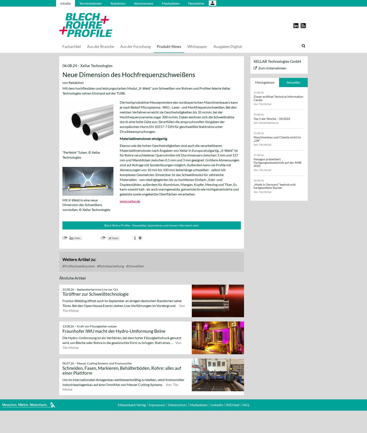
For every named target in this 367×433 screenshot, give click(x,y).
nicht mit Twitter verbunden (103, 238)
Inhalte (65, 3)
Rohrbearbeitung (111, 266)
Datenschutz (177, 405)
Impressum (157, 405)
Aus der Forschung (135, 46)
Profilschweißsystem (79, 266)
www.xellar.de (130, 201)
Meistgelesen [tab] (265, 82)
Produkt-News (169, 46)
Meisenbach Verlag (132, 405)
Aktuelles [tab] (293, 82)
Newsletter (196, 3)
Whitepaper (197, 46)
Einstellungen (140, 238)
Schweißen (135, 266)
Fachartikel (71, 46)
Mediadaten (171, 3)
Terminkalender (90, 3)
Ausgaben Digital (227, 46)
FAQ (245, 405)
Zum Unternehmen (272, 68)
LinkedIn (216, 405)
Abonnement (143, 3)
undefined (64, 238)
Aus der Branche (100, 46)
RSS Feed (232, 405)
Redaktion (118, 3)
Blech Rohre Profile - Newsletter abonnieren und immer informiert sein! (151, 225)
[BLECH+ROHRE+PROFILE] (112, 25)
